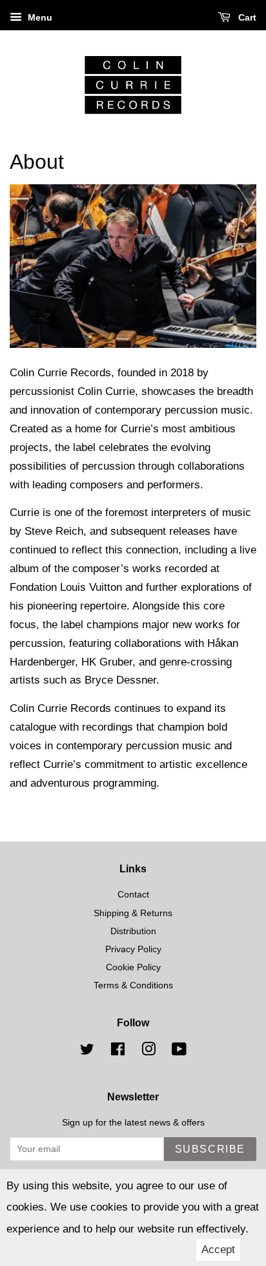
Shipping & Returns (133, 913)
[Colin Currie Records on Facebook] (117, 1051)
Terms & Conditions (133, 985)
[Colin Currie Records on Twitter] (87, 1051)
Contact (133, 894)
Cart (246, 17)
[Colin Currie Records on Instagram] (148, 1051)
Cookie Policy (133, 967)
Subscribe (210, 1149)
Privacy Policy (133, 949)
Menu (38, 17)
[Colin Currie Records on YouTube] (179, 1051)
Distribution (133, 931)
